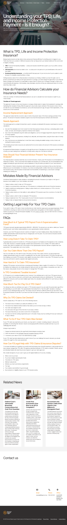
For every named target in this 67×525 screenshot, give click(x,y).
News (43, 3)
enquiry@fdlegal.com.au (41, 495)
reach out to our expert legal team (50, 208)
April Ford (40, 519)
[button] (23, 3)
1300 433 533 (51, 495)
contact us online (39, 211)
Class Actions (29, 3)
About (17, 3)
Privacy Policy (46, 519)
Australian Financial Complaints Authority (29, 333)
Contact (48, 3)
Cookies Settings (62, 519)
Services (22, 3)
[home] (7, 3)
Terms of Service (53, 519)
